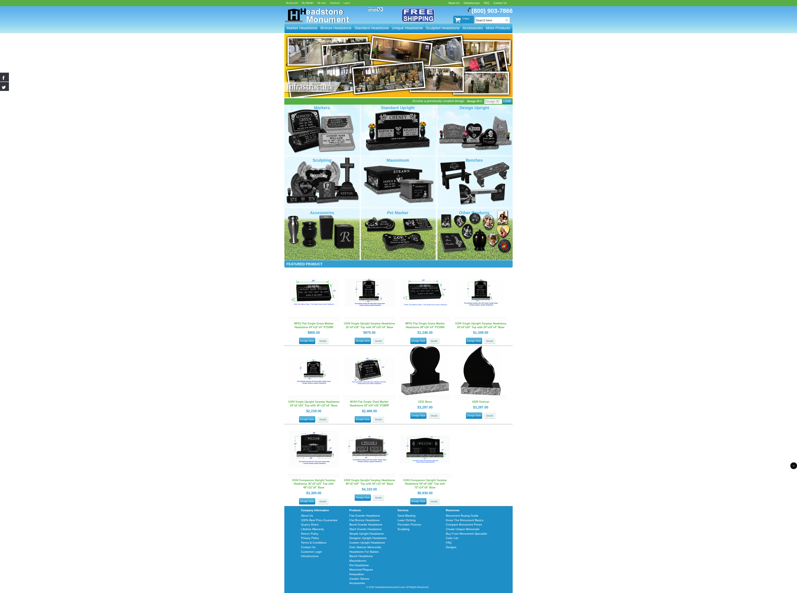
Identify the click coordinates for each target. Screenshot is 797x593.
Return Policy (309, 533)
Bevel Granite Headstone (365, 524)
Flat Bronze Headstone (364, 520)
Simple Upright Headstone (366, 533)
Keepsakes (356, 574)
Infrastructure (472, 3)
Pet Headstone (359, 565)
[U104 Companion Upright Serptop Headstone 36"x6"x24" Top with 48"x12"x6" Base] (314, 426)
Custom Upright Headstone (367, 542)
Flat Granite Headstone (364, 515)
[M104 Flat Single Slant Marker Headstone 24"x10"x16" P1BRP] (369, 347)
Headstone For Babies (364, 551)
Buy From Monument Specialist (466, 533)
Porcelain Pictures (409, 524)
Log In (347, 3)
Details (323, 341)
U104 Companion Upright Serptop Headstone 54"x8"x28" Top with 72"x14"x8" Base (425, 484)
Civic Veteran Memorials (365, 547)
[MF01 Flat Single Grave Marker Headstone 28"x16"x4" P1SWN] (425, 269)
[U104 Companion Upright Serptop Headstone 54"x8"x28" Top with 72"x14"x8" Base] (425, 426)
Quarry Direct (310, 524)
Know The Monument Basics (464, 520)
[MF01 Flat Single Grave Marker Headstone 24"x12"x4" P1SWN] (314, 269)
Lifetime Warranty (312, 529)
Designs (451, 547)
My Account (292, 3)
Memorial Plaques (361, 569)
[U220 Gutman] (481, 347)
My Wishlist (307, 3)
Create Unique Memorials (462, 529)
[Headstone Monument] (317, 15)
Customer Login (311, 551)
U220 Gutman (480, 401)
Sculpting (403, 529)
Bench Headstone (361, 556)
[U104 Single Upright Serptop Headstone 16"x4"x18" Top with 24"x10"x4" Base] (369, 269)
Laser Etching (406, 520)
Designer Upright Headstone (368, 538)
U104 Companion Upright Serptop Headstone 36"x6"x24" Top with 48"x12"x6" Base (313, 484)
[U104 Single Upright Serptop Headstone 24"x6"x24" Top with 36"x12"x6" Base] (314, 347)
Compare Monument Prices (464, 524)
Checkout (335, 3)
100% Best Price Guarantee (319, 520)
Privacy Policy (310, 538)
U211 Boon (425, 401)
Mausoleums (357, 560)
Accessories (357, 583)
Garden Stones (359, 578)
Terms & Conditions (313, 542)
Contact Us (500, 3)
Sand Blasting (406, 515)
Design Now (307, 340)
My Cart (322, 3)
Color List (452, 538)
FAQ (486, 3)
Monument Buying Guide (462, 515)
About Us (454, 3)
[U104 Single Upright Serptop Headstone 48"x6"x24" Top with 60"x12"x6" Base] (369, 426)
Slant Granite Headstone (365, 529)
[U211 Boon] (425, 347)
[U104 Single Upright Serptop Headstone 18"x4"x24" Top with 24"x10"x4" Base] (481, 269)
